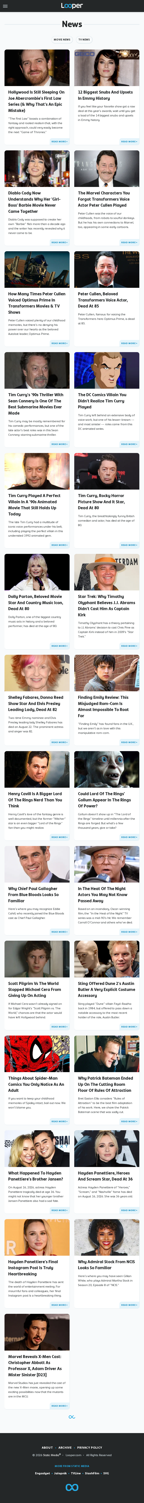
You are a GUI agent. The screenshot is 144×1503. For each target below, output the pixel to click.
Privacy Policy (89, 1448)
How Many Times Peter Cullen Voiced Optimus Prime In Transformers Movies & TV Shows (36, 303)
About (47, 1448)
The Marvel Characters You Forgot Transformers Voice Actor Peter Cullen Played (104, 199)
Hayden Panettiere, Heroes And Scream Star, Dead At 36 (105, 1176)
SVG (106, 1473)
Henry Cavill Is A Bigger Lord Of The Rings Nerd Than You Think (35, 800)
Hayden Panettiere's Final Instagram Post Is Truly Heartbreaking (33, 1268)
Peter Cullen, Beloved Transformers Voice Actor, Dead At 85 (103, 300)
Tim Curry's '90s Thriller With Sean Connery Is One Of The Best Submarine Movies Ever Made (35, 404)
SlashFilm (92, 1473)
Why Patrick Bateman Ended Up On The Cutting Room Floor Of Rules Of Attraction (105, 1084)
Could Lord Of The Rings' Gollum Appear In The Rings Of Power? (104, 800)
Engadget (42, 1473)
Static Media (51, 1455)
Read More (59, 141)
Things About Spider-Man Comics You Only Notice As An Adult (36, 1084)
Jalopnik (60, 1473)
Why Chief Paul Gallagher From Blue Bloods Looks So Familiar (33, 895)
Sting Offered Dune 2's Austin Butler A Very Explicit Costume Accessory (106, 989)
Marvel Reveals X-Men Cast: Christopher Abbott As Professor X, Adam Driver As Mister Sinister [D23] (35, 1366)
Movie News (62, 39)
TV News (84, 39)
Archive (65, 1448)
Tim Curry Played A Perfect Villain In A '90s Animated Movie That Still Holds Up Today (34, 505)
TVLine (76, 1473)
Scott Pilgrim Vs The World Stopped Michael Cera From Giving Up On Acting (34, 989)
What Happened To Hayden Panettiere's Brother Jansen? (35, 1176)
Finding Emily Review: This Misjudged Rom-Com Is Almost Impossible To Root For (103, 706)
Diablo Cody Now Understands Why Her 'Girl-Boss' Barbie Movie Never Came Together (34, 202)
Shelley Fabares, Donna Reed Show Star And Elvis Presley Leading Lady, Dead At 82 (35, 703)
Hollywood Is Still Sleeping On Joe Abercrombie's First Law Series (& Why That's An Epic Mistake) (36, 101)
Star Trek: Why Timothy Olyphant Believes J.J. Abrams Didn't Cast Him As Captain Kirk (106, 605)
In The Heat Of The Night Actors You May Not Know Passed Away (102, 895)
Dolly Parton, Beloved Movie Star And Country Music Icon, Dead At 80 (35, 602)
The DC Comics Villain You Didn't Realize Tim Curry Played (102, 401)
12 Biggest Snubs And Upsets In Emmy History (105, 95)
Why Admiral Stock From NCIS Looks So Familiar (106, 1265)
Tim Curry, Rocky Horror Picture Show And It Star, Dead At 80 (101, 502)
